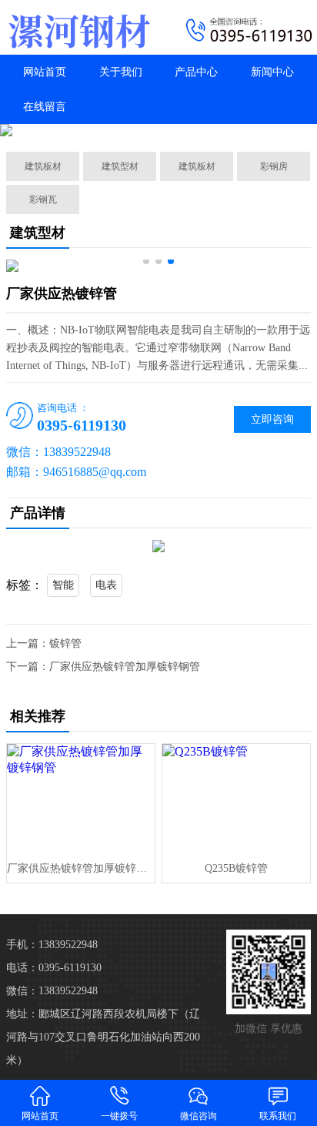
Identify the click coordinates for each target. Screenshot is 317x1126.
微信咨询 (198, 1116)
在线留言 (44, 106)
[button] (146, 261)
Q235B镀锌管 (236, 868)
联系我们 (277, 1116)
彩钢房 (274, 166)
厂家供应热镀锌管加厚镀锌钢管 (124, 666)
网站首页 (44, 72)
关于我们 (120, 72)
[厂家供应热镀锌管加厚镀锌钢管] (81, 799)
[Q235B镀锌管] (236, 799)
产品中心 (196, 72)
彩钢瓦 (43, 199)
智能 (63, 585)
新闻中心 (272, 72)
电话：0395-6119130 (54, 968)
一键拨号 (119, 1116)
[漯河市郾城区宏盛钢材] (79, 27)
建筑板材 (43, 166)
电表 (106, 585)
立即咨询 (272, 419)
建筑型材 (120, 166)
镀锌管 (65, 643)
